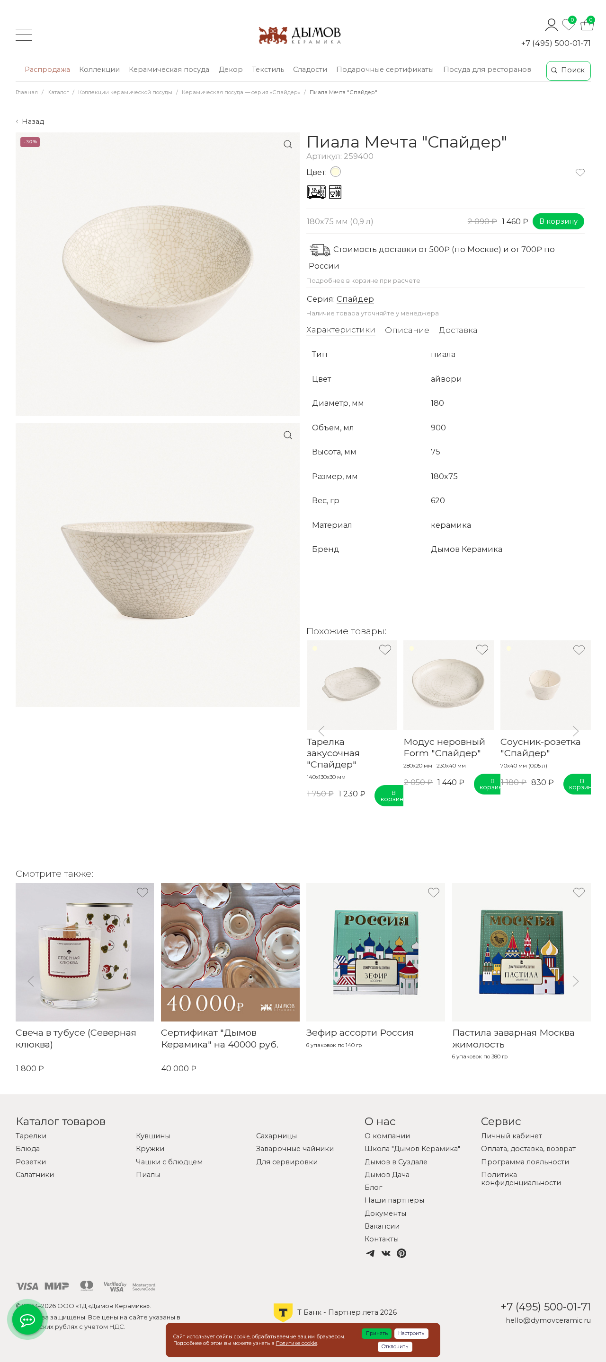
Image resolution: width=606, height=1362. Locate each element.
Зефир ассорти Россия (360, 1032)
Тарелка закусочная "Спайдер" (332, 753)
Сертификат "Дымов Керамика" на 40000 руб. (219, 1038)
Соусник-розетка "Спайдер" (540, 747)
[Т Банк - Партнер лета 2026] (335, 1321)
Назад (33, 121)
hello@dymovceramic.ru (548, 1320)
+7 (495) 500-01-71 (556, 43)
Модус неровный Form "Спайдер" (444, 747)
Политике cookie (296, 1343)
